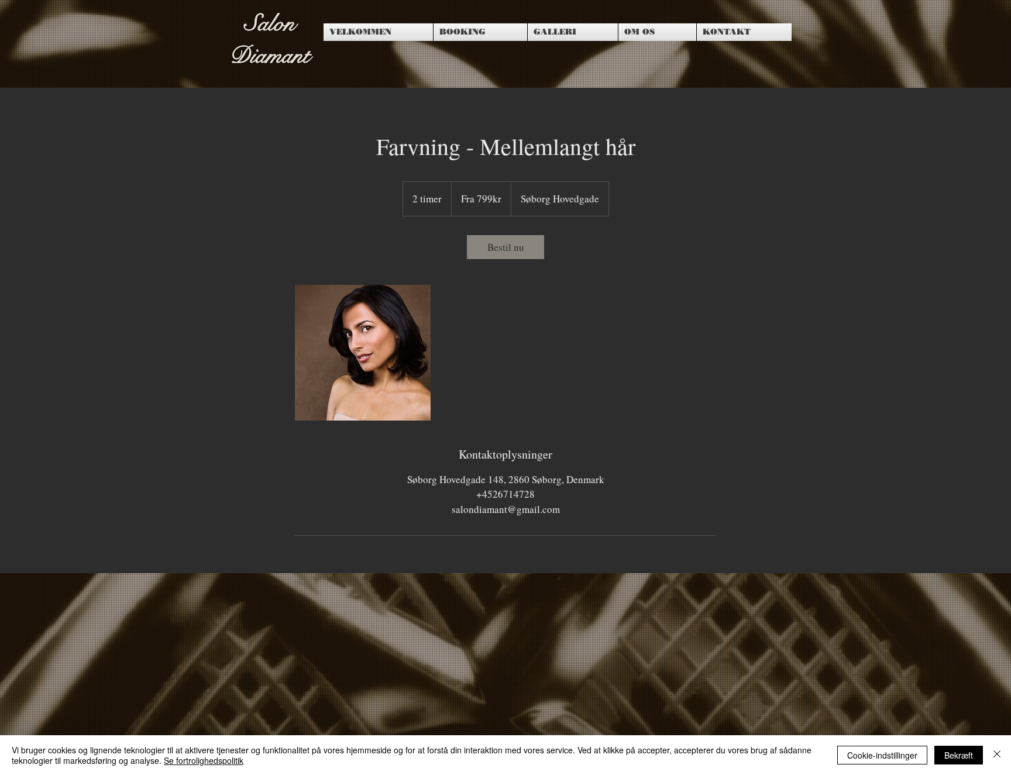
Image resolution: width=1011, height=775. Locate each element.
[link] (505, 247)
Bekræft (958, 755)
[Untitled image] (363, 353)
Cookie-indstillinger (882, 755)
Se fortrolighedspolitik (203, 760)
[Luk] (997, 755)
